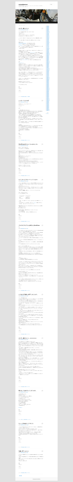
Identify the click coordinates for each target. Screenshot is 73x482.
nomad (27, 29)
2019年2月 (47, 27)
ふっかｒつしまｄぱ (24, 100)
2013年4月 (47, 40)
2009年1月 (47, 60)
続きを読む (21, 407)
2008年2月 (47, 66)
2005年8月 (47, 91)
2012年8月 (47, 43)
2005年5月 (47, 94)
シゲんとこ (34, 202)
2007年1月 (47, 76)
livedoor (20, 43)
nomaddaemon (23, 4)
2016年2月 (47, 29)
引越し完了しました (24, 451)
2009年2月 (47, 59)
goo (23, 43)
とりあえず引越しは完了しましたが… (28, 294)
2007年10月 (47, 70)
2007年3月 (47, 74)
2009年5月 (47, 57)
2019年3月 (47, 26)
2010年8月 (47, 49)
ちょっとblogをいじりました (26, 423)
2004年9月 (47, 101)
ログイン (47, 113)
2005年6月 (47, 93)
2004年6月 (47, 104)
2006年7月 (47, 81)
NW (21, 96)
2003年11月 (47, 110)
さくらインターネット (25, 59)
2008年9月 (47, 63)
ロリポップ (20, 44)
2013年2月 (47, 41)
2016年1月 (47, 30)
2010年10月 (47, 48)
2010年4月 (47, 51)
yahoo (22, 43)
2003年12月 (47, 109)
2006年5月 (47, 83)
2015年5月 (47, 35)
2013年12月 (47, 37)
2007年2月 (47, 75)
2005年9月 (47, 90)
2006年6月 (47, 82)
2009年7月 (47, 55)
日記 (25, 96)
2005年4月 (47, 95)
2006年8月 (47, 80)
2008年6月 (47, 64)
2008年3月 (47, 65)
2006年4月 (47, 84)
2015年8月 (47, 33)
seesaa (25, 43)
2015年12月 (47, 31)
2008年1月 (47, 67)
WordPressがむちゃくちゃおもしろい (28, 144)
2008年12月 (47, 61)
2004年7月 (47, 103)
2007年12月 (47, 68)
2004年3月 (47, 106)
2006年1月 (47, 87)
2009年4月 (47, 58)
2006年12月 (47, 77)
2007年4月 (47, 73)
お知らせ (23, 96)
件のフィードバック (27, 140)
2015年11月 (47, 32)
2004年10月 (47, 100)
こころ (23, 419)
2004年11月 (47, 99)
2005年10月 (47, 89)
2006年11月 (47, 78)
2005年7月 (47, 92)
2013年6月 (47, 38)
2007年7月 (47, 72)
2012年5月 (47, 44)
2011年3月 (47, 46)
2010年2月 (47, 52)
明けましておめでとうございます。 (28, 390)
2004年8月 (47, 102)
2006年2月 (47, 86)
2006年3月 (47, 85)
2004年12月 (47, 98)
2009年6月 (47, 56)
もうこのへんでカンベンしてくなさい (28, 179)
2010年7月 (47, 50)
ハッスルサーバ (21, 45)
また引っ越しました (24, 28)
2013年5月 (47, 39)
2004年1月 (47, 108)
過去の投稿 (20, 475)
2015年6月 (47, 34)
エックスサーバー (21, 62)
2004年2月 (47, 107)
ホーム (19, 22)
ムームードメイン (32, 52)
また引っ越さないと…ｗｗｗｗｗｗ (27, 338)
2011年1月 (47, 47)
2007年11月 (47, 69)
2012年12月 (47, 42)
